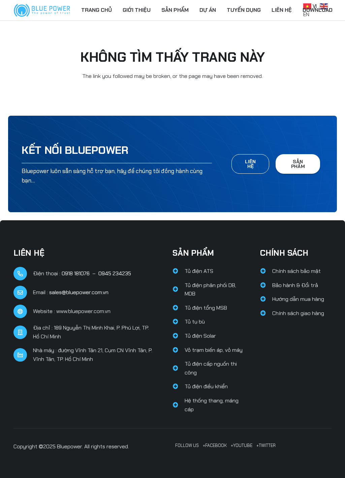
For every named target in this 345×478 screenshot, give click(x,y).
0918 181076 (76, 273)
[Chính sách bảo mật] (266, 271)
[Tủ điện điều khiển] (178, 386)
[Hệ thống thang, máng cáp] (178, 405)
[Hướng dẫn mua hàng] (266, 299)
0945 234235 (114, 273)
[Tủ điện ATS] (178, 271)
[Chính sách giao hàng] (266, 313)
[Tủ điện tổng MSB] (178, 308)
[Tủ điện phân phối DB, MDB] (178, 289)
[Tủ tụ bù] (178, 321)
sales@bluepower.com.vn (78, 292)
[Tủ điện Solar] (178, 336)
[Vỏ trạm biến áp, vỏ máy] (178, 350)
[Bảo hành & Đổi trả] (266, 285)
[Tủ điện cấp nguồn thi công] (178, 368)
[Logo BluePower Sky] (41, 10)
